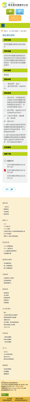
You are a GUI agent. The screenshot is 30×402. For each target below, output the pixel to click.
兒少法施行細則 (8, 354)
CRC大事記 (7, 228)
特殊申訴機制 (7, 339)
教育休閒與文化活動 (9, 324)
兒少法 (6, 351)
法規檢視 (6, 211)
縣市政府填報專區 (9, 359)
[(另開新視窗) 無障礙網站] (5, 394)
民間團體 (6, 371)
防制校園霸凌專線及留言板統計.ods (16, 166)
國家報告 (6, 209)
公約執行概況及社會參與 (11, 315)
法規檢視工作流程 (9, 278)
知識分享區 (7, 327)
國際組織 (6, 373)
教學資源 (6, 293)
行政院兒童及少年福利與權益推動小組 (14, 231)
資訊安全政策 (19, 398)
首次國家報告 (7, 263)
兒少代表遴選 (7, 233)
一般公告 (6, 206)
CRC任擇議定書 (8, 246)
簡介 (5, 312)
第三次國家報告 (8, 268)
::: (5, 35)
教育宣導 (6, 214)
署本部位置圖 (19, 386)
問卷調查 (6, 302)
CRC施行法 (7, 226)
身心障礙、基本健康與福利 (11, 322)
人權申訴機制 (7, 337)
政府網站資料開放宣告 (21, 400)
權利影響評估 (7, 283)
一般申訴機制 (7, 342)
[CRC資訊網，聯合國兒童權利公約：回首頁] (15, 5)
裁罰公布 (10, 13)
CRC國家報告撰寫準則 (10, 251)
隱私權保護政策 (7, 400)
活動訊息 (6, 300)
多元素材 (6, 295)
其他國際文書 (7, 253)
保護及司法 (7, 319)
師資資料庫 (7, 297)
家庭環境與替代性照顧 (10, 317)
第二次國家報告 (8, 265)
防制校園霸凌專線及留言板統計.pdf (16, 171)
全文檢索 (9, 398)
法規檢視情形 (7, 280)
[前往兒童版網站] (15, 18)
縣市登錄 (20, 13)
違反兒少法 (7, 356)
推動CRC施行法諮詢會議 (11, 236)
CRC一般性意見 (8, 248)
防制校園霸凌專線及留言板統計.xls (16, 177)
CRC (5, 224)
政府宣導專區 (7, 369)
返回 (7, 189)
